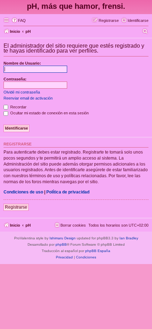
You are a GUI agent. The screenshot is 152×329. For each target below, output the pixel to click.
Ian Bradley (128, 238)
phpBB (61, 244)
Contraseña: (15, 79)
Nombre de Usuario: (22, 63)
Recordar (18, 107)
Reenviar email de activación (28, 98)
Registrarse (16, 207)
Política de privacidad (67, 192)
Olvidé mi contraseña (22, 92)
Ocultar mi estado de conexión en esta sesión (49, 113)
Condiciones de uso (23, 192)
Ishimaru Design (62, 238)
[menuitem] (19, 20)
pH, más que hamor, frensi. (76, 6)
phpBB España (97, 251)
